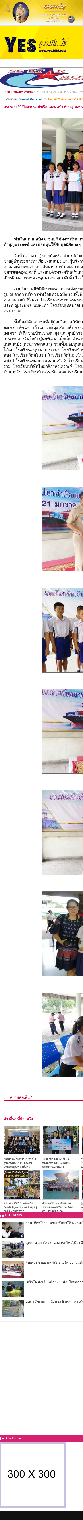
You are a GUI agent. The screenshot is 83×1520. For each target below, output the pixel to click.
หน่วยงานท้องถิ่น (23, 91)
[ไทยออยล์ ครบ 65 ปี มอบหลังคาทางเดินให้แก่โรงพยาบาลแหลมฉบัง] (60, 1154)
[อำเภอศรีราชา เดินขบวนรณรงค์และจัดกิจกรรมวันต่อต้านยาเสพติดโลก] (60, 1198)
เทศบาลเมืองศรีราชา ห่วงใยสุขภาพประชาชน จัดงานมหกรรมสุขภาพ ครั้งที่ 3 (20, 1163)
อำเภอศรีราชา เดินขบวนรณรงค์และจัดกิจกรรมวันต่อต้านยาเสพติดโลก (58, 1207)
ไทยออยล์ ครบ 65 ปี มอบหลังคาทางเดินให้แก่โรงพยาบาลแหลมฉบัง (56, 1163)
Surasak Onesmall (30, 99)
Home (8, 91)
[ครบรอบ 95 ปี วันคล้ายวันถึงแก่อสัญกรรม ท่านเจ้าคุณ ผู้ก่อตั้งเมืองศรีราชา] (22, 1198)
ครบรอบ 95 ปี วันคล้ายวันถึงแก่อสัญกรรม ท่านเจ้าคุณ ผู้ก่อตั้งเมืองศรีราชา (20, 1207)
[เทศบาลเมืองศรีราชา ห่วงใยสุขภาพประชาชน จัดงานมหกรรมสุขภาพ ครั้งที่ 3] (22, 1154)
